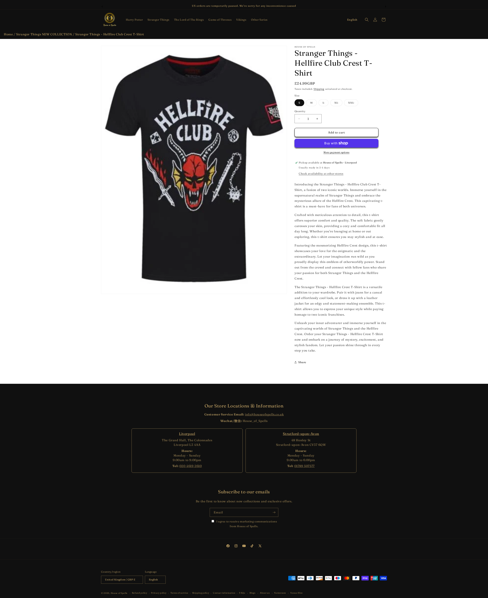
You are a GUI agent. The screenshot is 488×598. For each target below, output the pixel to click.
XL (338, 103)
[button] (134, 20)
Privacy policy (159, 593)
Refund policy (139, 593)
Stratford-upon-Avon (301, 434)
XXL (353, 103)
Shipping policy (200, 593)
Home (8, 34)
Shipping (319, 88)
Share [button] (302, 362)
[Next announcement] (385, 6)
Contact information (224, 593)
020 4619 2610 (190, 466)
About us (265, 593)
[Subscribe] (274, 512)
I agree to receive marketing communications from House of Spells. (246, 524)
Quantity (300, 111)
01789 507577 (304, 466)
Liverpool (187, 434)
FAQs (242, 593)
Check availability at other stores (321, 173)
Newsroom (280, 593)
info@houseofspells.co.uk (264, 414)
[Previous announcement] (102, 6)
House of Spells (119, 593)
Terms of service (179, 593)
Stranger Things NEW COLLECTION (44, 34)
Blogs (252, 593)
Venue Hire (296, 593)
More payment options (336, 152)
